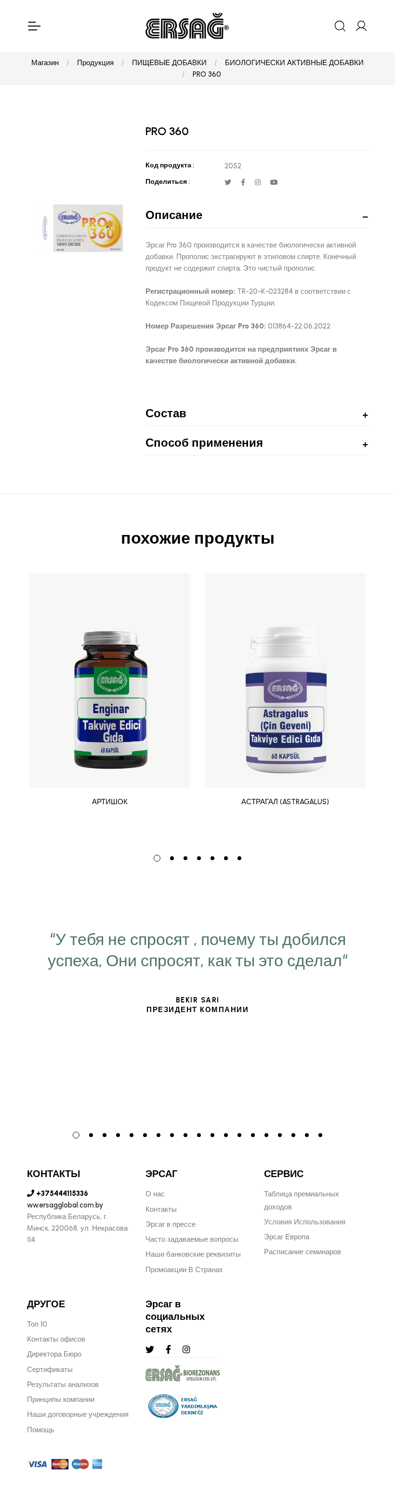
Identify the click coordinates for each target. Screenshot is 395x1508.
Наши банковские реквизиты (193, 1254)
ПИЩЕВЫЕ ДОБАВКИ (169, 62)
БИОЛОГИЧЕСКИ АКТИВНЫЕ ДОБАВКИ (294, 62)
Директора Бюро (54, 1354)
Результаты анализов (63, 1384)
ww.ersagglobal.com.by (65, 1205)
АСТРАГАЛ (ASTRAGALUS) (285, 801)
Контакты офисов (56, 1339)
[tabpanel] (110, 706)
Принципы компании (60, 1399)
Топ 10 (37, 1324)
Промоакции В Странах (184, 1269)
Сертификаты (50, 1369)
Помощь (40, 1430)
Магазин (45, 62)
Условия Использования (304, 1222)
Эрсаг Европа (286, 1237)
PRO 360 (207, 74)
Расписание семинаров (302, 1252)
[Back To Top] (369, 1448)
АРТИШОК (110, 801)
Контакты (161, 1209)
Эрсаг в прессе (170, 1224)
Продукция (95, 62)
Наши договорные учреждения (78, 1414)
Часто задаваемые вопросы (191, 1239)
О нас (155, 1194)
